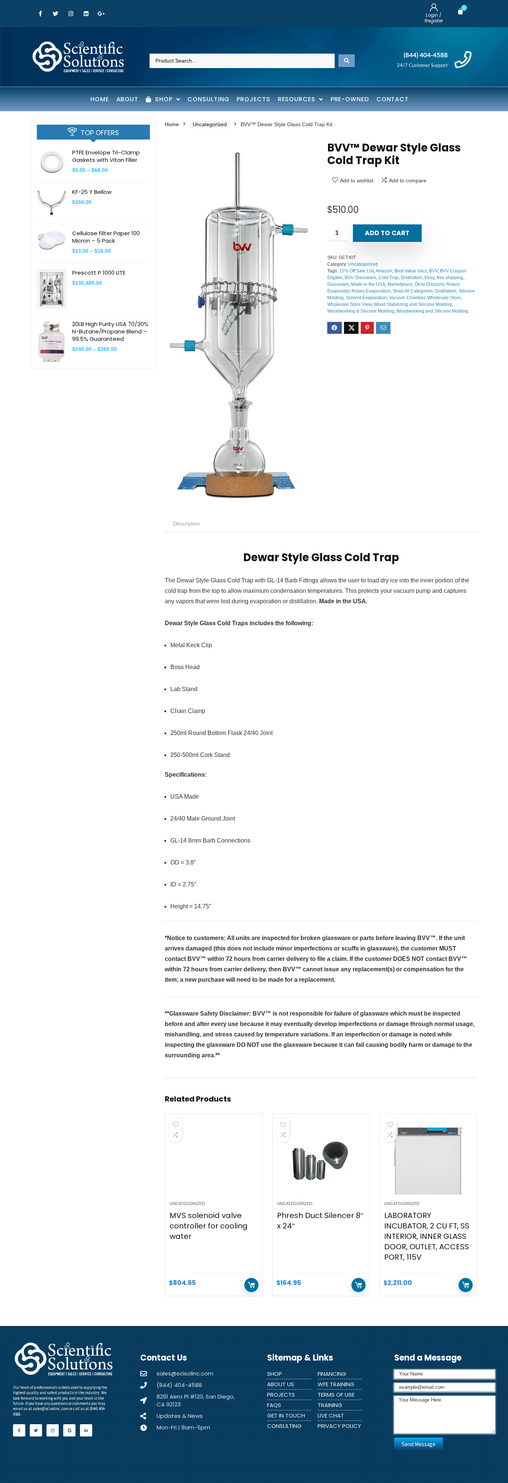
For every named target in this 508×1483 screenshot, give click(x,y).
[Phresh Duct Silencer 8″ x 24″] (321, 1161)
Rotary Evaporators (370, 291)
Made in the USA (368, 284)
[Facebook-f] (40, 13)
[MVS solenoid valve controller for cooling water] (213, 1161)
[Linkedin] (85, 13)
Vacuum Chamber (407, 297)
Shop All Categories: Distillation (424, 291)
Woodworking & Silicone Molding (360, 311)
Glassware (338, 284)
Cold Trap (389, 277)
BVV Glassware (360, 277)
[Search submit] (346, 60)
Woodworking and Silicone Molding (432, 311)
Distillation (411, 277)
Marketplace (400, 284)
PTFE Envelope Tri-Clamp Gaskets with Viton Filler (106, 156)
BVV (433, 271)
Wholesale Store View (349, 304)
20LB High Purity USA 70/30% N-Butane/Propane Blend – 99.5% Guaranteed (110, 331)
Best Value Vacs (411, 271)
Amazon (384, 271)
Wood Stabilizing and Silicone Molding (413, 304)
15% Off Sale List (356, 271)
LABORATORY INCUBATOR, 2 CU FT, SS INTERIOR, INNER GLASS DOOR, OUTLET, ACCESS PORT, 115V (426, 1236)
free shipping (450, 277)
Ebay (429, 277)
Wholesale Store (444, 297)
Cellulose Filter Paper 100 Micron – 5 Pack (106, 236)
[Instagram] (70, 13)
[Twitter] (55, 13)
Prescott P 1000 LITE (98, 273)
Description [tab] (186, 524)
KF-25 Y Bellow (92, 192)
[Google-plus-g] (101, 13)
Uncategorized (210, 124)
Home (172, 124)
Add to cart (387, 232)
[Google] (69, 1430)
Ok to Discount (429, 284)
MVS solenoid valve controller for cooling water (209, 1225)
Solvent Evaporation (366, 297)
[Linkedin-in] (86, 1430)
